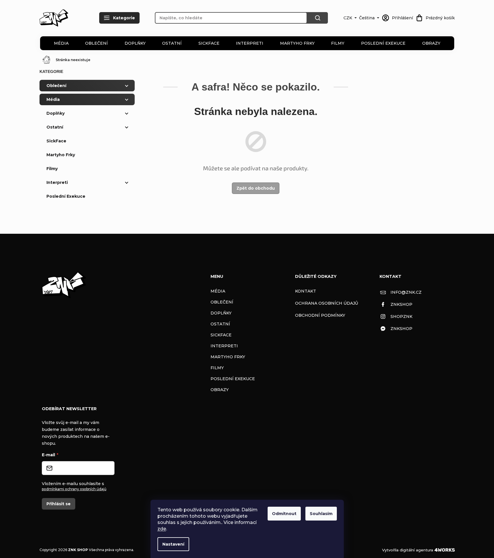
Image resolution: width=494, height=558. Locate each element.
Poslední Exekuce (383, 43)
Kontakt (305, 291)
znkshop (401, 304)
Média (61, 43)
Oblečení (96, 43)
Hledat (317, 18)
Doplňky (135, 43)
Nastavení (173, 544)
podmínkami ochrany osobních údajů (74, 489)
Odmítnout (284, 513)
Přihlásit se (58, 503)
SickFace (208, 43)
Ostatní (172, 43)
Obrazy (431, 43)
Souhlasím (321, 513)
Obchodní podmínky (320, 315)
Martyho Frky (297, 43)
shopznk (401, 316)
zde (161, 528)
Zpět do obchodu (255, 188)
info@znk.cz (406, 292)
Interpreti (249, 43)
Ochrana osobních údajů (326, 303)
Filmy (337, 43)
